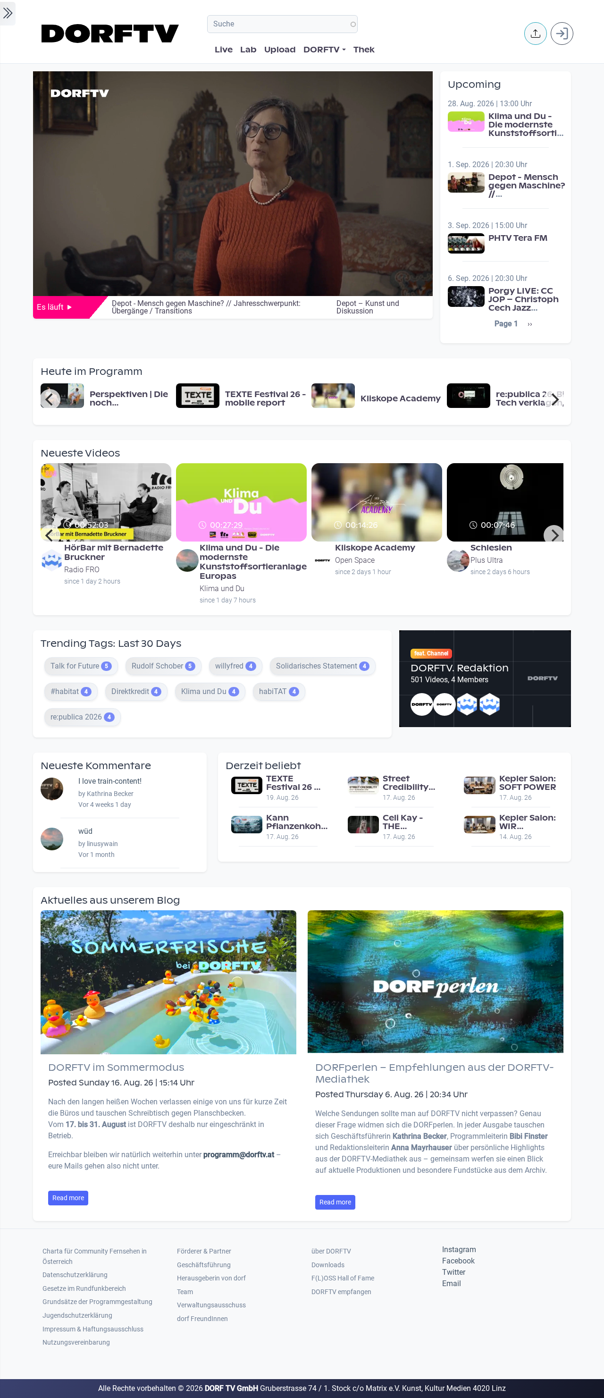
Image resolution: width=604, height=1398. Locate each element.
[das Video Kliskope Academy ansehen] (333, 394)
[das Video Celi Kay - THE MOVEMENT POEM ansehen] (363, 824)
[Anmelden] (562, 33)
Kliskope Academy (375, 548)
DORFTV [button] (321, 50)
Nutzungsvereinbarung (76, 1343)
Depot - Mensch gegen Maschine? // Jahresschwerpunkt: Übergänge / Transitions (533, 198)
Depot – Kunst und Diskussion (367, 307)
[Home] (111, 33)
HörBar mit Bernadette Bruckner (113, 552)
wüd (85, 831)
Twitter (453, 1272)
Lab (248, 50)
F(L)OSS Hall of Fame (342, 1278)
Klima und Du (222, 588)
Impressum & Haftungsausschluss (92, 1329)
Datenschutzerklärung (75, 1275)
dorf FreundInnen (202, 1319)
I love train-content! (110, 781)
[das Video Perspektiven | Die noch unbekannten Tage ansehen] (62, 394)
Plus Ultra (486, 560)
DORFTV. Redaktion (460, 668)
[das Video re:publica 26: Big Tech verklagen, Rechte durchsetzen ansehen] (468, 394)
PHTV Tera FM (517, 238)
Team (185, 1292)
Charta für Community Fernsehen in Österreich (94, 1256)
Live (224, 50)
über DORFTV (331, 1251)
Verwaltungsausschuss (211, 1305)
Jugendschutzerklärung (77, 1316)
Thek (364, 50)
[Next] (554, 399)
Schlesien (491, 548)
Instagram (459, 1249)
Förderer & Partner (204, 1251)
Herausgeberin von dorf (211, 1278)
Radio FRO (82, 569)
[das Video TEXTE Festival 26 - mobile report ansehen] (197, 394)
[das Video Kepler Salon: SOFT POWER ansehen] (479, 784)
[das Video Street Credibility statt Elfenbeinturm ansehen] (363, 784)
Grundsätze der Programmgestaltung (97, 1302)
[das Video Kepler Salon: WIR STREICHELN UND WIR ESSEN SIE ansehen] (479, 824)
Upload (280, 50)
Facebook (458, 1260)
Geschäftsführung (204, 1265)
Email (451, 1283)
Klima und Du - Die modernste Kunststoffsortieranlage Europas (542, 129)
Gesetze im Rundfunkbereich (84, 1289)
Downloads (327, 1265)
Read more (68, 1198)
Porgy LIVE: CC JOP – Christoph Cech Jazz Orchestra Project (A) (523, 308)
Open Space (355, 560)
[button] (535, 33)
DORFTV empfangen (341, 1292)
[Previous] (50, 399)
